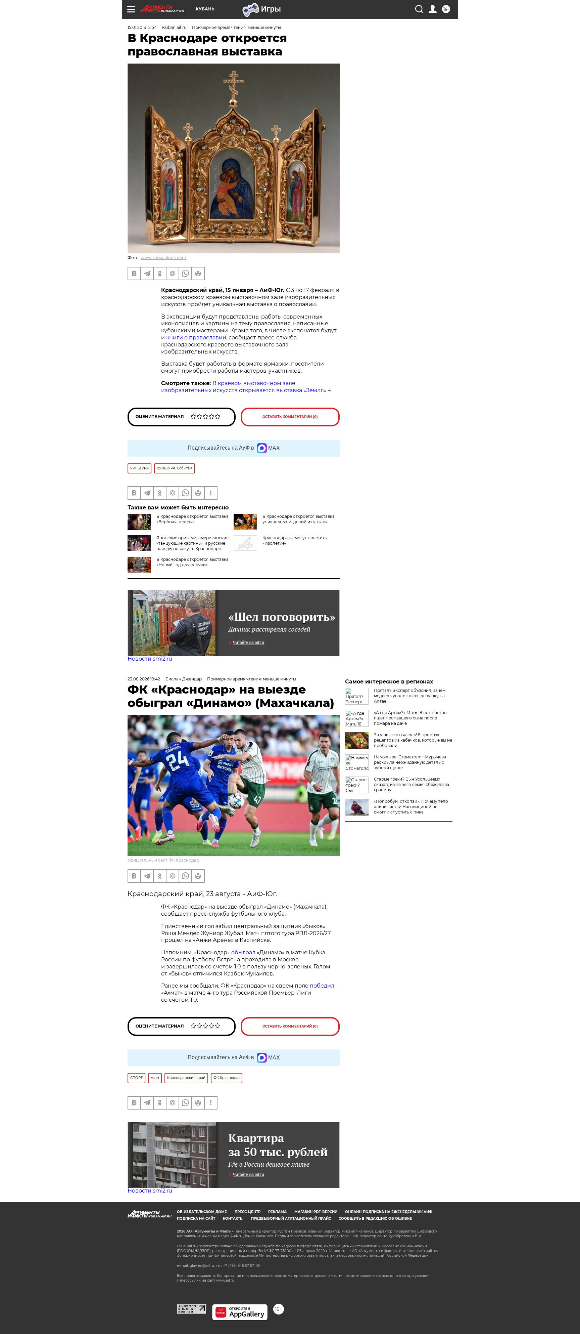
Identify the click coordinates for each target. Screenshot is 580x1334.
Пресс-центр (247, 1212)
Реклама (277, 1212)
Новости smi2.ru (150, 659)
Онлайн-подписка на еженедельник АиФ (388, 1212)
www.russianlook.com (163, 257)
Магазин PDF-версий (315, 1212)
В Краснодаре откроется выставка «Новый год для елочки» (192, 562)
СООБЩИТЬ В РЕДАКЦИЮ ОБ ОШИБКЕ (375, 1218)
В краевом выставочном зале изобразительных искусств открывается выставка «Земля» (244, 386)
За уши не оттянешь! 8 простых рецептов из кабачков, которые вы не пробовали (413, 740)
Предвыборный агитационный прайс (291, 1218)
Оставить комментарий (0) (290, 417)
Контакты (233, 1218)
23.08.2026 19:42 (144, 678)
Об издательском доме (202, 1212)
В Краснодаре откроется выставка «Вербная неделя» (192, 519)
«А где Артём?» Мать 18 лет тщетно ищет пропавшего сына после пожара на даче (410, 718)
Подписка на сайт (196, 1218)
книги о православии (196, 337)
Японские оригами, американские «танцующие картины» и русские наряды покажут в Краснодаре (192, 543)
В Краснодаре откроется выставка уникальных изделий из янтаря (298, 519)
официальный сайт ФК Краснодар (163, 860)
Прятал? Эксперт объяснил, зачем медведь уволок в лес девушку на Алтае (409, 696)
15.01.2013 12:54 (142, 27)
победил (322, 986)
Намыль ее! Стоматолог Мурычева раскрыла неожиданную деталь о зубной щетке (410, 762)
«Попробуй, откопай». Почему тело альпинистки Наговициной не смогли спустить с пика (411, 807)
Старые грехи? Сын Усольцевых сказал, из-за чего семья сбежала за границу (411, 784)
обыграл (242, 952)
